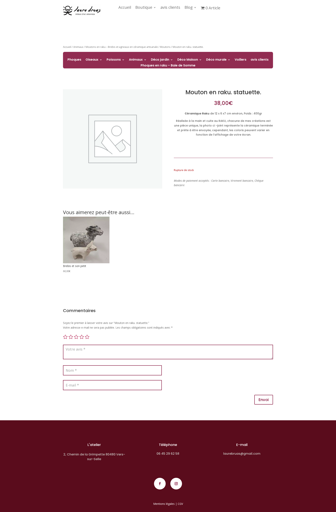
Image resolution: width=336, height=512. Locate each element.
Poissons (114, 60)
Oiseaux (92, 60)
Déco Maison (187, 60)
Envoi (264, 399)
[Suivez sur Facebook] (160, 483)
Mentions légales (164, 504)
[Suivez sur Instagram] (176, 483)
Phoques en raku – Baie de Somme (168, 66)
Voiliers (240, 60)
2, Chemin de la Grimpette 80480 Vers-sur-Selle (94, 456)
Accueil (124, 8)
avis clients (170, 8)
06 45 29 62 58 (168, 453)
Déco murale (216, 60)
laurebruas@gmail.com (241, 453)
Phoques (74, 60)
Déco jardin (160, 60)
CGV (180, 504)
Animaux (136, 60)
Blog (189, 8)
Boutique (143, 8)
